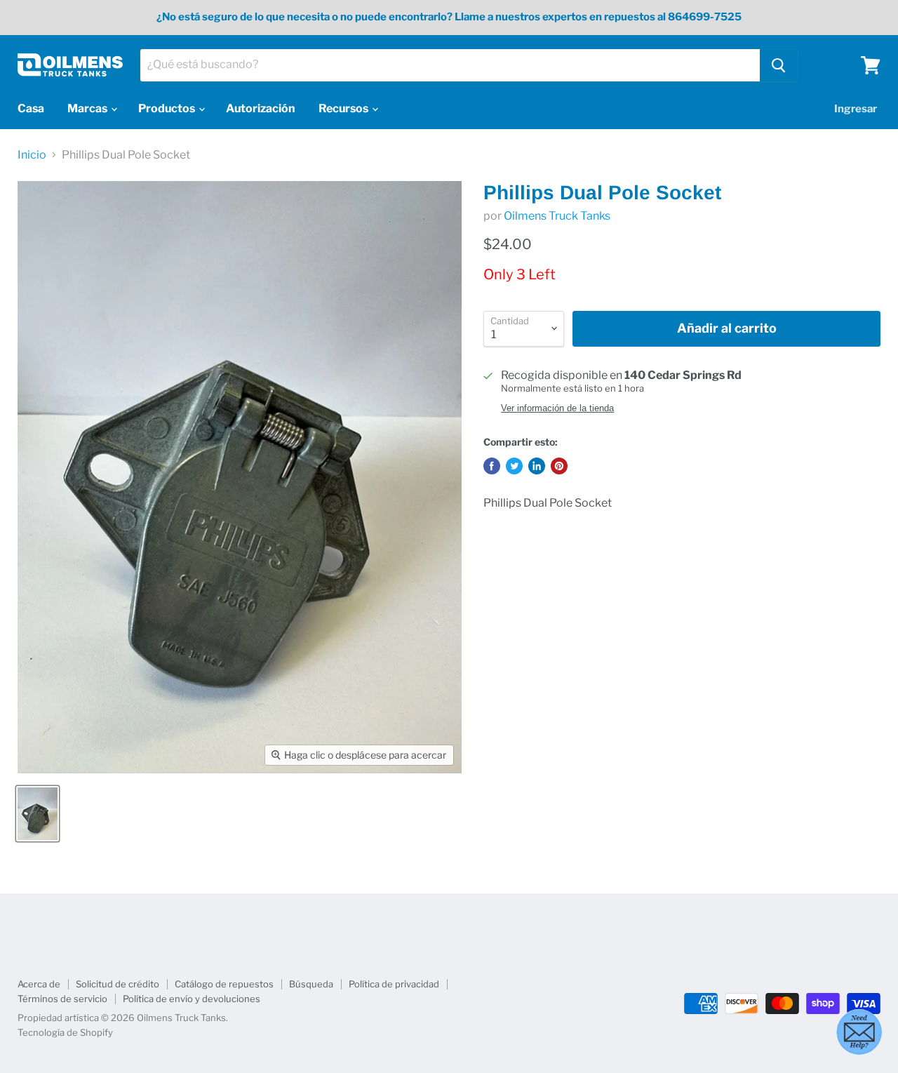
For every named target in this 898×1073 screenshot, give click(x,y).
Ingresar (855, 108)
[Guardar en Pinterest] (559, 466)
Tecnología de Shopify (65, 1032)
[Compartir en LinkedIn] (536, 466)
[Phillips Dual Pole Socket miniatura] (37, 813)
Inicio (32, 155)
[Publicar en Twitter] (514, 466)
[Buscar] (779, 65)
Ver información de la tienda (557, 408)
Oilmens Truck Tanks (557, 215)
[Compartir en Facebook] (491, 466)
